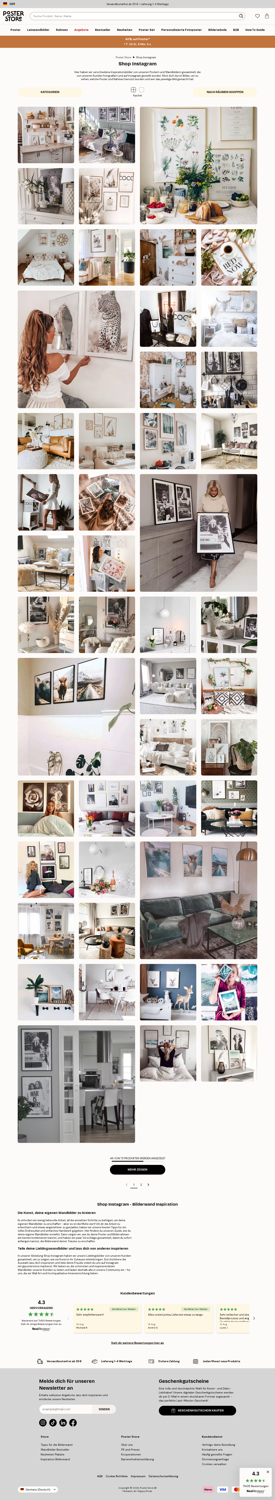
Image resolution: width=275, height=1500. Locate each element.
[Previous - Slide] (68, 1318)
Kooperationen (131, 1454)
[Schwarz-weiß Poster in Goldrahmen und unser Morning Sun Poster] (107, 808)
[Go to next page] (148, 1184)
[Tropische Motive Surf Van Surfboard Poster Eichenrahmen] (229, 686)
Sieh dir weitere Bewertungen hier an (137, 1343)
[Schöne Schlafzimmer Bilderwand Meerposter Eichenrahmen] (46, 257)
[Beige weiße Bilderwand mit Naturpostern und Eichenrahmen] (107, 441)
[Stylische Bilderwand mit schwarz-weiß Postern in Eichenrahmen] (229, 808)
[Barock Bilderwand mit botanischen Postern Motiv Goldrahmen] (229, 747)
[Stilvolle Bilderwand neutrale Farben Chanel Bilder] (107, 196)
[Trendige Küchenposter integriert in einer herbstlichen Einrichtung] (107, 931)
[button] (141, 89)
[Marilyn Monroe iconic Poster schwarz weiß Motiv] (46, 625)
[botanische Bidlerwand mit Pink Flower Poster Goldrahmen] (229, 441)
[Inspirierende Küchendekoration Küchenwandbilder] (46, 135)
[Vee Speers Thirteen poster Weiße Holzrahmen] (168, 747)
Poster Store (123, 57)
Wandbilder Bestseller (55, 1449)
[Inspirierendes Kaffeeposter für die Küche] (107, 869)
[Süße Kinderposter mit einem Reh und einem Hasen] (168, 992)
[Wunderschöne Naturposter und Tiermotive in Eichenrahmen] (168, 441)
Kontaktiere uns (212, 1449)
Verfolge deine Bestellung (218, 1445)
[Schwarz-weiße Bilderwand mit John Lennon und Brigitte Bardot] (76, 1084)
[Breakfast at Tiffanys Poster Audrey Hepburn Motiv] (229, 625)
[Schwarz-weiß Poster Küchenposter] (229, 380)
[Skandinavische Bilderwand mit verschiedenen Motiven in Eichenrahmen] (107, 992)
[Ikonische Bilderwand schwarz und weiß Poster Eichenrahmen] (46, 931)
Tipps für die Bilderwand (56, 1445)
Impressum (138, 1476)
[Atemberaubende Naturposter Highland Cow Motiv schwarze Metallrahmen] (76, 717)
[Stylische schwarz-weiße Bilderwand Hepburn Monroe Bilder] (107, 135)
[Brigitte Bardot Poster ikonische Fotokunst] (107, 625)
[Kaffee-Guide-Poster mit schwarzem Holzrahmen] (168, 625)
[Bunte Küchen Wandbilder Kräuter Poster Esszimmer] (198, 165)
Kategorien (50, 92)
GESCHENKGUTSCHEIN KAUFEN (201, 1410)
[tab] (257, 16)
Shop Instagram (146, 57)
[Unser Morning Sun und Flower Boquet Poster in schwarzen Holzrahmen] (168, 808)
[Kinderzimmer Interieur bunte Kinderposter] (168, 380)
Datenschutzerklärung (163, 1476)
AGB (99, 1476)
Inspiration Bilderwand (55, 1459)
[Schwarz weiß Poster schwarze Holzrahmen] (168, 686)
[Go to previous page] (126, 1184)
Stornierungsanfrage (215, 1459)
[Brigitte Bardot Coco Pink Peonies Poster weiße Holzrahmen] (46, 502)
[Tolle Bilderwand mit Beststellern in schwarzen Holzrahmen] (46, 869)
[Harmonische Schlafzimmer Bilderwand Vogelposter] (229, 319)
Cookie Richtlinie (117, 1476)
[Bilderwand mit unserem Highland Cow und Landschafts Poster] (198, 900)
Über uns (127, 1445)
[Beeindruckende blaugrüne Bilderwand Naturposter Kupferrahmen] (229, 992)
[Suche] (241, 16)
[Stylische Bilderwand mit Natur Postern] (229, 1053)
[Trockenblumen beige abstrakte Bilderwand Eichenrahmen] (46, 441)
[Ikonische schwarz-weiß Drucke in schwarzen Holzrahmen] (198, 533)
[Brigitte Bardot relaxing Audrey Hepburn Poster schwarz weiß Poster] (46, 563)
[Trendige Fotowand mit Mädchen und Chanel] (168, 319)
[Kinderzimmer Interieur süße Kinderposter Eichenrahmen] (168, 257)
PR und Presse (130, 1449)
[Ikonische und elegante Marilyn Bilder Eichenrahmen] (46, 196)
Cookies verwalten (214, 1464)
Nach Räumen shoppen (225, 92)
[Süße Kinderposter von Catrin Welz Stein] (46, 992)
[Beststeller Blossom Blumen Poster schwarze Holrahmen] (46, 808)
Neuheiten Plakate (52, 1454)
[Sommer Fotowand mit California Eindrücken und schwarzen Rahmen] (168, 1053)
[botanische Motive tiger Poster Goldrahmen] (107, 563)
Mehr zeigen (137, 1169)
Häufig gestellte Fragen (217, 1454)
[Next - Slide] (254, 1318)
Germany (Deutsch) (38, 1489)
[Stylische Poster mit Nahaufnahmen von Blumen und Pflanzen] (107, 502)
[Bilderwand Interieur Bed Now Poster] (229, 257)
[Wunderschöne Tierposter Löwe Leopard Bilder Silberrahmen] (76, 349)
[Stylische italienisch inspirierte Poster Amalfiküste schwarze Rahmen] (107, 257)
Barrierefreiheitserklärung (137, 1459)
